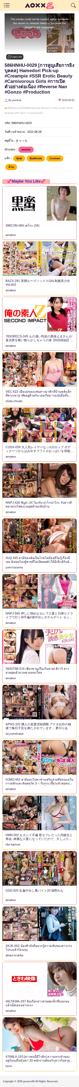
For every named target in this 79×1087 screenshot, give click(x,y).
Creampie (54, 158)
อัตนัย (19, 158)
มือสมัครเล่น (36, 158)
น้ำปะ (11, 167)
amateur (26, 149)
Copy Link (16, 56)
